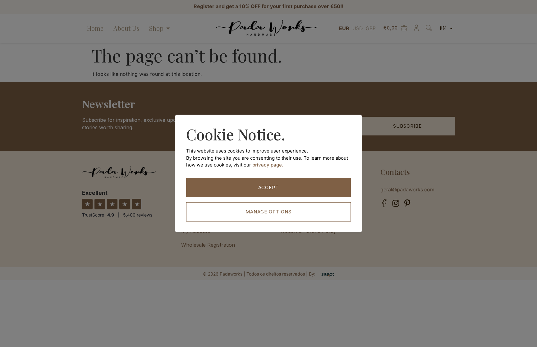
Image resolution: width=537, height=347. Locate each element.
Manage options (268, 212)
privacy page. (267, 165)
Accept (268, 187)
